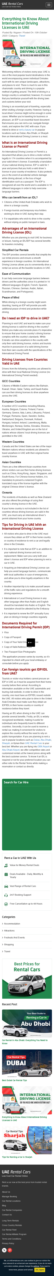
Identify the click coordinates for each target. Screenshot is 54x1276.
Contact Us (7, 1215)
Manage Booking (9, 1197)
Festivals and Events (14, 938)
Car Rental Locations (11, 1201)
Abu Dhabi (46, 740)
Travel (22, 36)
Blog (4, 1206)
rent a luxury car (27, 130)
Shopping (9, 945)
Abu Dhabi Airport (11, 750)
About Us (6, 1192)
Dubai (37, 740)
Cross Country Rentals (12, 1225)
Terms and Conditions (11, 1239)
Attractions (9, 931)
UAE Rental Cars (33, 743)
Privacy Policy (8, 1244)
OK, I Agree (40, 1270)
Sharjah (6, 743)
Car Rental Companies (12, 1210)
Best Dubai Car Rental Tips (14, 1081)
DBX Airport (43, 747)
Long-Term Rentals (10, 1221)
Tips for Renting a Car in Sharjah (17, 1157)
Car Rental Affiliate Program (14, 1234)
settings (36, 1266)
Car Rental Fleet (9, 1230)
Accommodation (12, 924)
